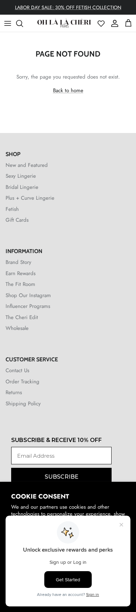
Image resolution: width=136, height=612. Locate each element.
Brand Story (18, 262)
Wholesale (17, 328)
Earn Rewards (21, 273)
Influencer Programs (28, 306)
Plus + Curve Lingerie (30, 198)
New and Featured (27, 165)
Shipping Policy (23, 403)
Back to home (68, 90)
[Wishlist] (101, 23)
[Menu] (7, 23)
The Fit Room (20, 284)
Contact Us (17, 370)
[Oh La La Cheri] (64, 23)
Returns (14, 392)
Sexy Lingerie (21, 176)
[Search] (23, 23)
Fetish (12, 209)
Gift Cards (17, 220)
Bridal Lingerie (22, 187)
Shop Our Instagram (28, 295)
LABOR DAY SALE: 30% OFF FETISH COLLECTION (68, 7)
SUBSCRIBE (61, 476)
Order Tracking (22, 381)
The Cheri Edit (22, 317)
